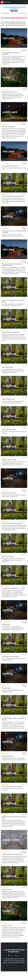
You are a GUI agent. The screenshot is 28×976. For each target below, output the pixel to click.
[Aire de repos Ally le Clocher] (14, 151)
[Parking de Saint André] (14, 478)
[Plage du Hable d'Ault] (14, 385)
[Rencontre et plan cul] (14, 543)
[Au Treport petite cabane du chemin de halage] (14, 705)
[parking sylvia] (14, 610)
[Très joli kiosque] (14, 876)
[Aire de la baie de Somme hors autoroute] (14, 38)
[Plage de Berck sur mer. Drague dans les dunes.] (14, 803)
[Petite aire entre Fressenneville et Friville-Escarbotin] (14, 249)
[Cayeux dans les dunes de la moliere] (14, 183)
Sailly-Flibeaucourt (21, 13)
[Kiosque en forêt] (14, 911)
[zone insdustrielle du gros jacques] (14, 509)
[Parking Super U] (14, 673)
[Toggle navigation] (25, 2)
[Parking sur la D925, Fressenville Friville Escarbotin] (14, 216)
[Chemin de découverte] (14, 416)
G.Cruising (6, 2)
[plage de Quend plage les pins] (14, 319)
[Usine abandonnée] (14, 354)
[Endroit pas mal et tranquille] (14, 643)
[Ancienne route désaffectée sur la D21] (14, 575)
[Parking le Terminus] (14, 741)
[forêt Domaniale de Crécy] (14, 77)
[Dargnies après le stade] (14, 446)
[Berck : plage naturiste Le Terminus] (14, 773)
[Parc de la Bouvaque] (14, 112)
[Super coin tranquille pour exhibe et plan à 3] (14, 287)
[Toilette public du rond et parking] (14, 840)
